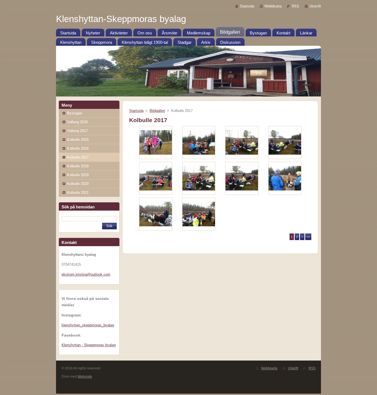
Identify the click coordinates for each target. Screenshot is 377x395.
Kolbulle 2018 (78, 166)
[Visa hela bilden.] (155, 142)
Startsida (247, 6)
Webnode (85, 376)
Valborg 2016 (77, 122)
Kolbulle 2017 (78, 157)
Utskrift (315, 6)
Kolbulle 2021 (78, 192)
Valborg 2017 (77, 131)
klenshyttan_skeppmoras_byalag (88, 325)
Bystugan (74, 113)
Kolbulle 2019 (78, 175)
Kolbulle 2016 (78, 148)
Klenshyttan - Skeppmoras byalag (89, 345)
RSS (295, 6)
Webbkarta (273, 6)
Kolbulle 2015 (78, 140)
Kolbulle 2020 (78, 184)
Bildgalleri (157, 111)
